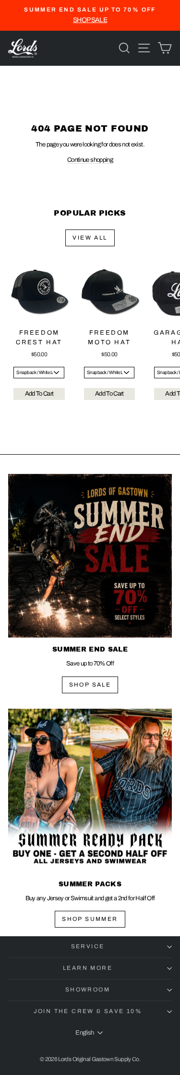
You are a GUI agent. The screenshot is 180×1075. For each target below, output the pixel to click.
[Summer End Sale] (90, 556)
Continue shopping (90, 160)
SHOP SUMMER (90, 919)
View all (89, 237)
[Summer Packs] (90, 790)
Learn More (87, 968)
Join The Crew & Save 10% (88, 1011)
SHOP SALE (90, 684)
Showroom (87, 989)
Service (88, 946)
